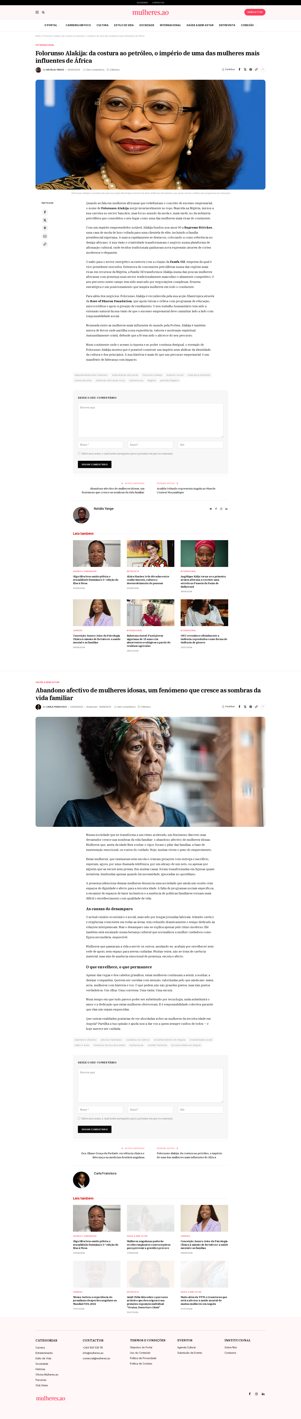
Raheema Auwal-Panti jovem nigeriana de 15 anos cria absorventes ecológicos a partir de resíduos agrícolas (149, 641)
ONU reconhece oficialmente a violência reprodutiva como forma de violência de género (204, 639)
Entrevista (227, 25)
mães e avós (82, 1045)
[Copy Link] (256, 69)
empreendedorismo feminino (91, 375)
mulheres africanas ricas (110, 380)
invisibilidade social (201, 1039)
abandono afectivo (86, 1039)
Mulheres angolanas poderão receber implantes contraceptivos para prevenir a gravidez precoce (149, 1245)
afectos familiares (111, 1039)
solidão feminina (157, 1045)
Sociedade (142, 3)
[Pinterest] (45, 228)
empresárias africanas (125, 375)
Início (38, 36)
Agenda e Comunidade (85, 571)
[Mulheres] (151, 12)
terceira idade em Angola (185, 1045)
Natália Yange (55, 69)
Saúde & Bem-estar (200, 25)
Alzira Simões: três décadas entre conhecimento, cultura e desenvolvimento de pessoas (148, 580)
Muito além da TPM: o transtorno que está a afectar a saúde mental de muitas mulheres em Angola (204, 1300)
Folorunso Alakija (152, 375)
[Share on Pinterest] (250, 69)
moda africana (83, 380)
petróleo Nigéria (169, 380)
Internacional (170, 25)
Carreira (77, 630)
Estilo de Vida (124, 25)
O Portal (50, 25)
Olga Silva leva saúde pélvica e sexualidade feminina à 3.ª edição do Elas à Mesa (95, 580)
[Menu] (37, 12)
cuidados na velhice (137, 1039)
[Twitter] (45, 220)
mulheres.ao (136, 380)
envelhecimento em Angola (169, 1039)
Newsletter (255, 12)
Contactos (158, 3)
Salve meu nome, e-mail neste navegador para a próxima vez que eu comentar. (127, 453)
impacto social (175, 375)
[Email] (45, 236)
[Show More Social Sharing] (262, 69)
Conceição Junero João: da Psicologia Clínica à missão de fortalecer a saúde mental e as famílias (97, 639)
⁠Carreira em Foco (78, 25)
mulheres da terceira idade (109, 1045)
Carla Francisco (56, 706)
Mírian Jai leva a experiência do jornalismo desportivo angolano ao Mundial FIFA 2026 (95, 1300)
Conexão (247, 25)
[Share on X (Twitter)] (245, 69)
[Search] (43, 12)
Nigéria (152, 380)
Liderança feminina (199, 375)
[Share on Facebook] (239, 69)
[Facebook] (45, 212)
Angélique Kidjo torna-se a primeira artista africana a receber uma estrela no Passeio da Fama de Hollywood (203, 581)
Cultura (103, 25)
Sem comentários (95, 69)
